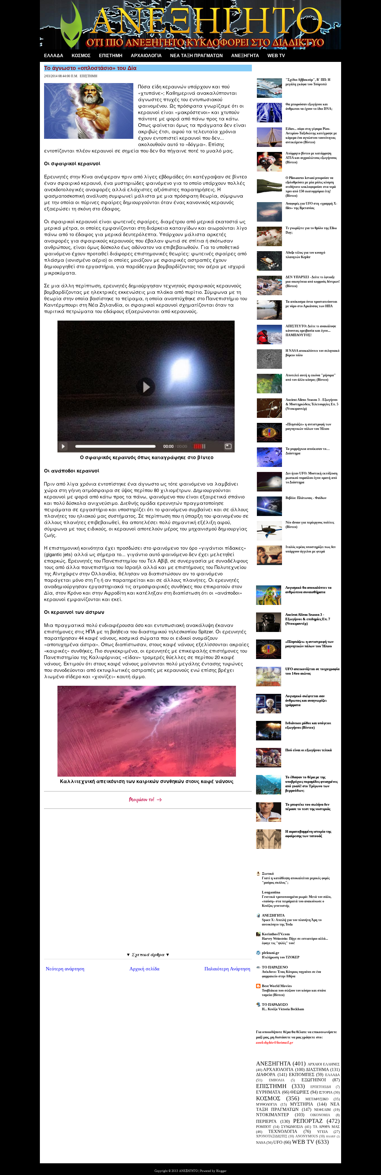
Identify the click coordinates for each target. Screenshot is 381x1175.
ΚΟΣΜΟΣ (81, 55)
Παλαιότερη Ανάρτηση (227, 969)
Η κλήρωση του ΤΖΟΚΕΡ (280, 957)
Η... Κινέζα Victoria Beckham (283, 1009)
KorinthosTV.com (276, 934)
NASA (261, 1142)
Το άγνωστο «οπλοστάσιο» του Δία (90, 68)
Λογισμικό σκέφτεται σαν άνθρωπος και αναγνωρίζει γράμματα (306, 700)
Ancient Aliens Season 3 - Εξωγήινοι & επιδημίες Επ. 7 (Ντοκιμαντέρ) (307, 619)
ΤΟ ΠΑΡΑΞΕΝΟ (275, 967)
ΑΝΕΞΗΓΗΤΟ (188, 1170)
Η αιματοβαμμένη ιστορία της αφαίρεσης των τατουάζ (308, 833)
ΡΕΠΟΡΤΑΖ (308, 1121)
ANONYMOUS (306, 1136)
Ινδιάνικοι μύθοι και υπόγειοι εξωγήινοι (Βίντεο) (308, 725)
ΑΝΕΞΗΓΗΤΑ (245, 55)
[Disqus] (148, 880)
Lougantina (271, 892)
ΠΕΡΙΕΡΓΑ (266, 1121)
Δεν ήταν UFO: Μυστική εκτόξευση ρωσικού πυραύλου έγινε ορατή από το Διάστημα (311, 477)
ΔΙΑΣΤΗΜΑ (317, 1069)
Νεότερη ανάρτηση (65, 969)
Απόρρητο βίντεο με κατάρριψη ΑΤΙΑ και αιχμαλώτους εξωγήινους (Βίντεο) (311, 157)
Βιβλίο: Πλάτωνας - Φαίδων (306, 498)
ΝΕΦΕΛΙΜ (322, 1110)
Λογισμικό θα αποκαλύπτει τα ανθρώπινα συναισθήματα (308, 589)
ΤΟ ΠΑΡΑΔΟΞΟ (275, 1004)
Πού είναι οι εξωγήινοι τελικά (308, 750)
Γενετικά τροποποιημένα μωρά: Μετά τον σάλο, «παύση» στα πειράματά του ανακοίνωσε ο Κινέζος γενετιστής (296, 901)
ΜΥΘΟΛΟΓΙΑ (266, 1104)
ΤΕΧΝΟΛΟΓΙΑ (282, 1131)
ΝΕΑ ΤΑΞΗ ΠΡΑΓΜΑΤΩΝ (196, 55)
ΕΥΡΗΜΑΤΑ (268, 1092)
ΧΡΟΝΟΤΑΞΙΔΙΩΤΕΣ (271, 1136)
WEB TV (303, 1141)
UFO (278, 1142)
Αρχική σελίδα (144, 969)
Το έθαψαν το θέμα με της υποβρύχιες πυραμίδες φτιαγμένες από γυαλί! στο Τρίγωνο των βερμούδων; (311, 784)
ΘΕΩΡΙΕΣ (299, 1092)
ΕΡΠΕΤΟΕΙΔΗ (320, 1087)
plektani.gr (270, 953)
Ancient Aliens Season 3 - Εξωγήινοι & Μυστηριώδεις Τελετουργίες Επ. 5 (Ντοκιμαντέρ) (312, 404)
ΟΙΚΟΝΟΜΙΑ (320, 1115)
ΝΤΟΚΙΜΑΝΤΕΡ (272, 1114)
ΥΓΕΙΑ (322, 1132)
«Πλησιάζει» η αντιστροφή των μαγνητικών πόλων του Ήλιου (309, 643)
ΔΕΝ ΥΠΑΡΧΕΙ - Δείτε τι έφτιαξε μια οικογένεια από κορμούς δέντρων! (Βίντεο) (313, 281)
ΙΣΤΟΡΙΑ (325, 1092)
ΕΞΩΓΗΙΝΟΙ (314, 1079)
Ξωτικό (268, 873)
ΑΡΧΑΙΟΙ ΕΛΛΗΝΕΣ (324, 1064)
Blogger (221, 1170)
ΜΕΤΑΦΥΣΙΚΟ (316, 1099)
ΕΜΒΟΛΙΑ (276, 1080)
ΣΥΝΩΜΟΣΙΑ (292, 1127)
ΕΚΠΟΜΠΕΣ (301, 1074)
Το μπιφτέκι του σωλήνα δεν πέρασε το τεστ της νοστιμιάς (307, 806)
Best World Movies (277, 986)
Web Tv (276, 55)
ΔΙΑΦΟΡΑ (266, 1074)
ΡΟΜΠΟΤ (263, 1127)
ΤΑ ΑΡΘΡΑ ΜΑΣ (326, 1127)
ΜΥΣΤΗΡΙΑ (301, 1104)
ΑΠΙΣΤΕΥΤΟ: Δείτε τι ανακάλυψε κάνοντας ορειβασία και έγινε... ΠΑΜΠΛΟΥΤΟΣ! (311, 330)
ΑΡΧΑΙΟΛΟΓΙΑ (146, 55)
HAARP (331, 1136)
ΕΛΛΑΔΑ (53, 55)
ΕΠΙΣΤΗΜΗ (110, 55)
